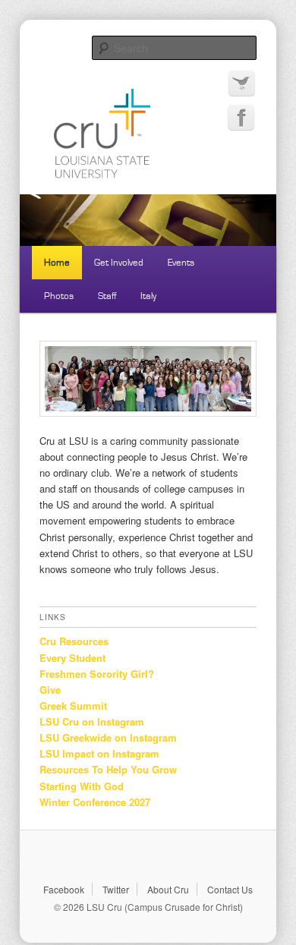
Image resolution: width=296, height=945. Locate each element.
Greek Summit (73, 705)
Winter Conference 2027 (94, 802)
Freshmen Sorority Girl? (96, 673)
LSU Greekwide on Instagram (108, 737)
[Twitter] (241, 83)
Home (57, 262)
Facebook (63, 889)
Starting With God (81, 786)
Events (181, 262)
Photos (59, 296)
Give (50, 689)
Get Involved (118, 262)
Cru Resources (74, 641)
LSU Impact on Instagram (99, 753)
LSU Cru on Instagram (91, 721)
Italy (148, 296)
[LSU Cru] (148, 107)
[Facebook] (241, 117)
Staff (107, 296)
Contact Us (230, 889)
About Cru (168, 889)
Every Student (72, 657)
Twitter (115, 889)
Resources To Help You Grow (108, 769)
